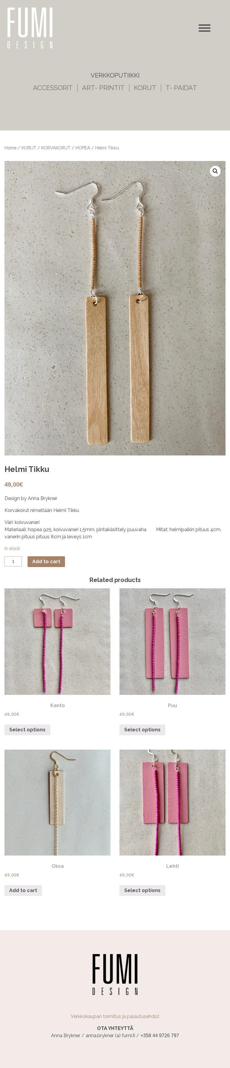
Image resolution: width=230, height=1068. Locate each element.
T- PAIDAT (181, 88)
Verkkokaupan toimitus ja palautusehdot (115, 1016)
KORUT (145, 88)
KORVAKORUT (55, 147)
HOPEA (82, 147)
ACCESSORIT (53, 88)
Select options (27, 730)
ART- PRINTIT (103, 88)
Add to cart (46, 561)
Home (10, 147)
